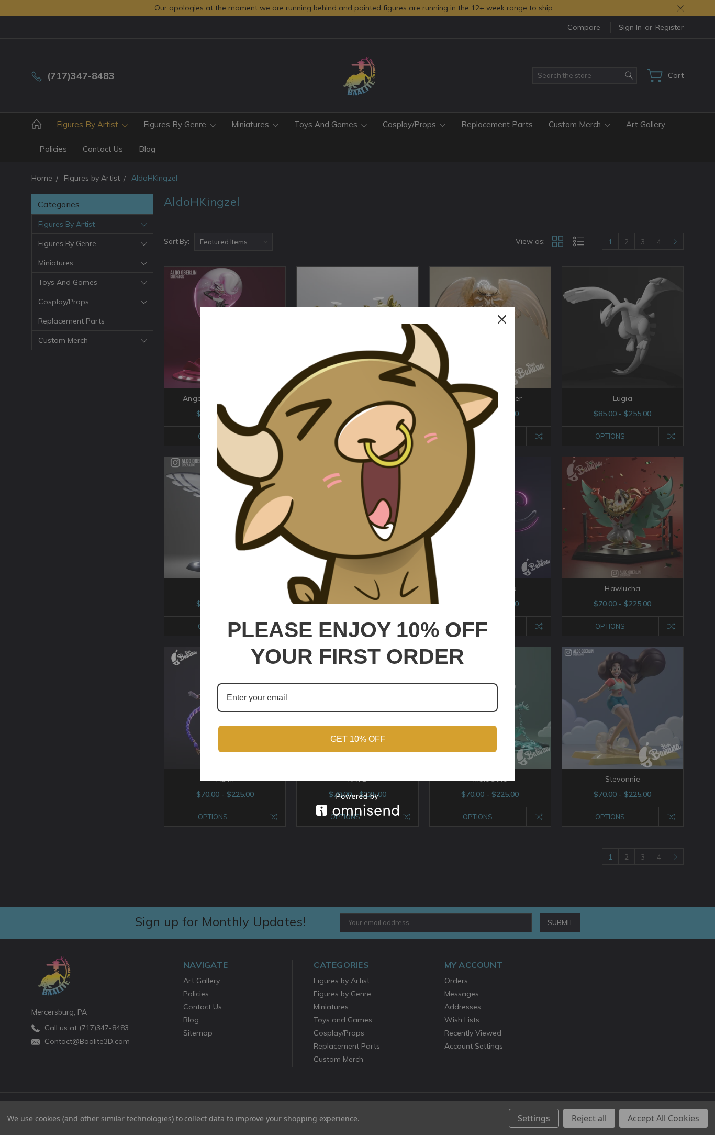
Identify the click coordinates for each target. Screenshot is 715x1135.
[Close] (502, 319)
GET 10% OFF (357, 739)
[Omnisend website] (357, 804)
